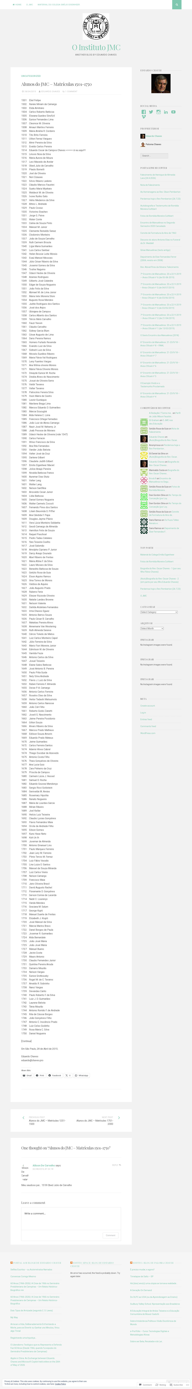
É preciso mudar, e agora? (142, 1269)
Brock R (152, 478)
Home (18, 4)
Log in (143, 712)
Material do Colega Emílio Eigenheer (59, 4)
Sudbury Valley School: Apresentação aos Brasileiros (155, 1304)
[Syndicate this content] (11, 1262)
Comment (110, 1235)
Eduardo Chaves (50, 91)
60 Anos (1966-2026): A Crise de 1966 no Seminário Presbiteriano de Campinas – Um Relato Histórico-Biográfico (34, 1300)
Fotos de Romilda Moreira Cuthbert (156, 216)
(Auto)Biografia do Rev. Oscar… (163, 440)
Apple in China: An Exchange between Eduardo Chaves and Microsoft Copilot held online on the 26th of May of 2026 (35, 1361)
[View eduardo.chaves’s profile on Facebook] (143, 112)
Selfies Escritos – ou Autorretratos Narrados (31, 1269)
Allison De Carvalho (44, 1165)
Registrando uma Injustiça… (23, 1338)
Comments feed (148, 726)
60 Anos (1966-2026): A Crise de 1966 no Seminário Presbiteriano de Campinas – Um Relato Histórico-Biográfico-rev (34, 1286)
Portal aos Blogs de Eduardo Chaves (37, 1262)
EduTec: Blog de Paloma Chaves (153, 1262)
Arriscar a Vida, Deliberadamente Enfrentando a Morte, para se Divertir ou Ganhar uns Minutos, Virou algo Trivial (34, 1327)
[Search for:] (154, 156)
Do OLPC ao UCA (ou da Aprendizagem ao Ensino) (153, 1297)
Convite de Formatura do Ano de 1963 (158, 233)
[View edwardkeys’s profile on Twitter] (151, 112)
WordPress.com (147, 733)
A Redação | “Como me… (160, 413)
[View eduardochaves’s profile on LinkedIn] (166, 112)
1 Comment (71, 91)
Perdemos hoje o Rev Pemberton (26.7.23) (160, 199)
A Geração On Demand (141, 1290)
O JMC (29, 4)
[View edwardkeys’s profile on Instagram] (158, 112)
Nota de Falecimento (150, 185)
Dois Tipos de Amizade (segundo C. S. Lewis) (31, 1310)
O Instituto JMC (96, 47)
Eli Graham (154, 420)
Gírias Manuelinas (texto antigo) (155, 250)
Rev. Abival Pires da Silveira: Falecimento (159, 267)
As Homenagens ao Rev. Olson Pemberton (160, 192)
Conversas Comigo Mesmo (23, 1276)
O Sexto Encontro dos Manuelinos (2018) (159, 335)
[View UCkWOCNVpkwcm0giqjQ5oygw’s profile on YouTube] (173, 112)
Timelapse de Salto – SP (141, 1276)
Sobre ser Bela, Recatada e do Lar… (146, 1341)
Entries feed (146, 719)
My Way (14, 1317)
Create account (147, 706)
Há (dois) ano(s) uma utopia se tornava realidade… (154, 1283)
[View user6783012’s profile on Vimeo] (143, 116)
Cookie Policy (60, 1384)
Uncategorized (31, 76)
